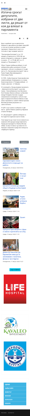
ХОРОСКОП (8, 399)
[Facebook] (1, 3)
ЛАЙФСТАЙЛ (9, 388)
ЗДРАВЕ (7, 384)
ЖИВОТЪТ (8, 392)
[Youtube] (5, 3)
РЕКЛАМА (3, 413)
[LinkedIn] (27, 38)
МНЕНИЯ (8, 396)
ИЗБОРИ (7, 403)
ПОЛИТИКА (4, 33)
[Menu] (26, 9)
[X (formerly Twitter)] (23, 38)
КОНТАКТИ (11, 413)
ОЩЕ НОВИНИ (15, 270)
